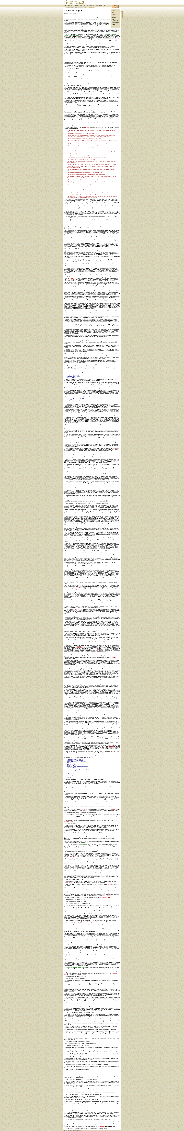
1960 (85, 7)
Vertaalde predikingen (69, 7)
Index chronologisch (78, 7)
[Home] (74, 2)
